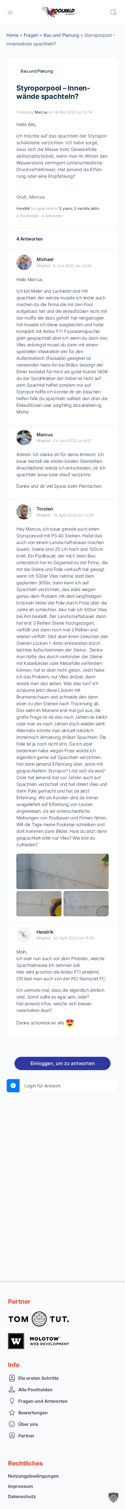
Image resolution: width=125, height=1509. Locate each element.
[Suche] (113, 12)
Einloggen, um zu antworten (62, 1063)
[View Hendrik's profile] (24, 935)
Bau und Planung (61, 35)
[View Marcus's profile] (24, 437)
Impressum (20, 1486)
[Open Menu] (10, 12)
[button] (113, 1497)
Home (12, 35)
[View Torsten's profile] (24, 511)
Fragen (31, 35)
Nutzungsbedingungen (33, 1476)
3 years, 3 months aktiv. (79, 208)
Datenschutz (22, 1496)
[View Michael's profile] (24, 262)
